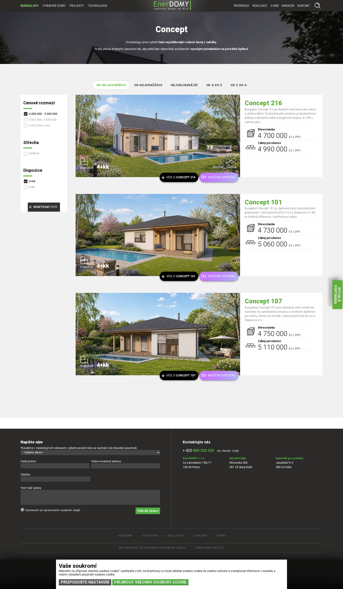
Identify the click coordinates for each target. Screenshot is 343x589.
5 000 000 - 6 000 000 (43, 119)
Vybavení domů (54, 5)
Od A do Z (214, 85)
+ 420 (198, 450)
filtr (45, 207)
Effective (150, 535)
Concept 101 (263, 202)
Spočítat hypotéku (221, 177)
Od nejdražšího (148, 85)
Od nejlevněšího (111, 85)
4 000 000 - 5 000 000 (43, 114)
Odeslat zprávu (147, 510)
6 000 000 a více (39, 125)
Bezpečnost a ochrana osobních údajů (152, 548)
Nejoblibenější (184, 85)
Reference (241, 5)
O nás (274, 5)
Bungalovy (29, 5)
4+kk (32, 181)
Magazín (288, 5)
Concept (200, 535)
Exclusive (176, 535)
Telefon (25, 474)
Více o (180, 177)
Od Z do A (239, 85)
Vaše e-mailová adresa (106, 461)
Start (221, 535)
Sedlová (34, 153)
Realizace (259, 5)
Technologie (97, 5)
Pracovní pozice (210, 548)
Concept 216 (263, 103)
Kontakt (304, 5)
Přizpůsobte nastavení (85, 582)
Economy (125, 535)
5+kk (32, 187)
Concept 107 (263, 301)
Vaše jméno (28, 461)
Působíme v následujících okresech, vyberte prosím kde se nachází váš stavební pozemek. (79, 448)
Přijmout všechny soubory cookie (150, 582)
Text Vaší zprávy (31, 488)
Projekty (77, 5)
